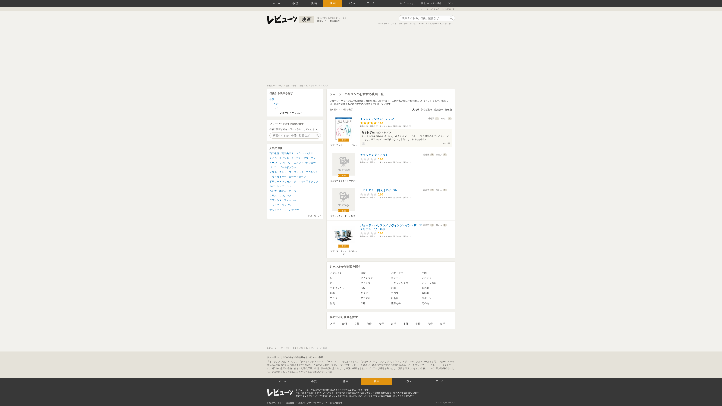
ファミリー (367, 283)
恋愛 (363, 272)
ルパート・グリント (280, 186)
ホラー (333, 283)
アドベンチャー (338, 288)
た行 (369, 323)
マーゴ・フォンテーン (429, 24)
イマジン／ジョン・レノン (377, 118)
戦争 (393, 288)
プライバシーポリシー (317, 402)
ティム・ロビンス (279, 158)
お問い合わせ (336, 402)
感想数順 (438, 109)
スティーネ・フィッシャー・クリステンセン (398, 24)
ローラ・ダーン (297, 176)
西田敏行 (274, 153)
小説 (295, 3)
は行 (393, 323)
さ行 (356, 323)
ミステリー (428, 277)
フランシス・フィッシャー (284, 200)
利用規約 (300, 402)
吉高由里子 (287, 153)
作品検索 (451, 18)
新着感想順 (426, 109)
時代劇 (425, 288)
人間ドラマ (397, 272)
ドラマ (351, 3)
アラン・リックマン (280, 162)
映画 (333, 3)
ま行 (405, 323)
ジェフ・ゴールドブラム (282, 167)
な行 (381, 323)
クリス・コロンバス (280, 195)
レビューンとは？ (409, 3)
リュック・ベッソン (280, 205)
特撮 (363, 288)
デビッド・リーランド (346, 181)
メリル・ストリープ (280, 172)
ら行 (430, 323)
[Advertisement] (361, 56)
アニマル (365, 298)
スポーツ (427, 298)
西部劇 (425, 293)
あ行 (332, 323)
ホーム (276, 3)
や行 (418, 323)
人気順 (415, 109)
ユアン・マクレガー (305, 162)
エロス (394, 293)
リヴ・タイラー (278, 176)
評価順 (448, 109)
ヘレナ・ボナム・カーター (284, 190)
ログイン (449, 3)
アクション (336, 272)
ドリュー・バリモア (280, 181)
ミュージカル (429, 283)
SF (331, 277)
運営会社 (290, 402)
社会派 (394, 298)
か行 (344, 323)
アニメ (370, 3)
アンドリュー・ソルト (346, 145)
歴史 (332, 303)
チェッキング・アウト (374, 154)
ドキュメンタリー (401, 283)
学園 (424, 272)
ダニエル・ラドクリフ (306, 181)
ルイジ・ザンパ (447, 24)
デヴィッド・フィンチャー (284, 209)
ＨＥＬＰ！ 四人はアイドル (378, 190)
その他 (425, 303)
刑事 (332, 293)
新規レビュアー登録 (431, 3)
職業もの (396, 303)
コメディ (396, 277)
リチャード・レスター (346, 216)
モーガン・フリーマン (303, 158)
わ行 (442, 323)
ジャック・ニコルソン (306, 172)
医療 (363, 303)
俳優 (271, 99)
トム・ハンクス (304, 153)
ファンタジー (368, 277)
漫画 (314, 3)
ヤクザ (364, 293)
